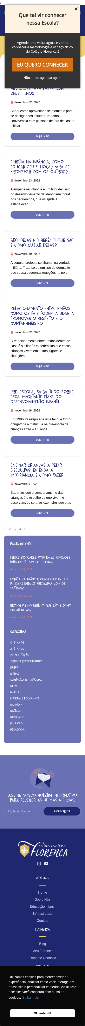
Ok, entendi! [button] (42, 1013)
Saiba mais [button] (30, 997)
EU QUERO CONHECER (42, 64)
